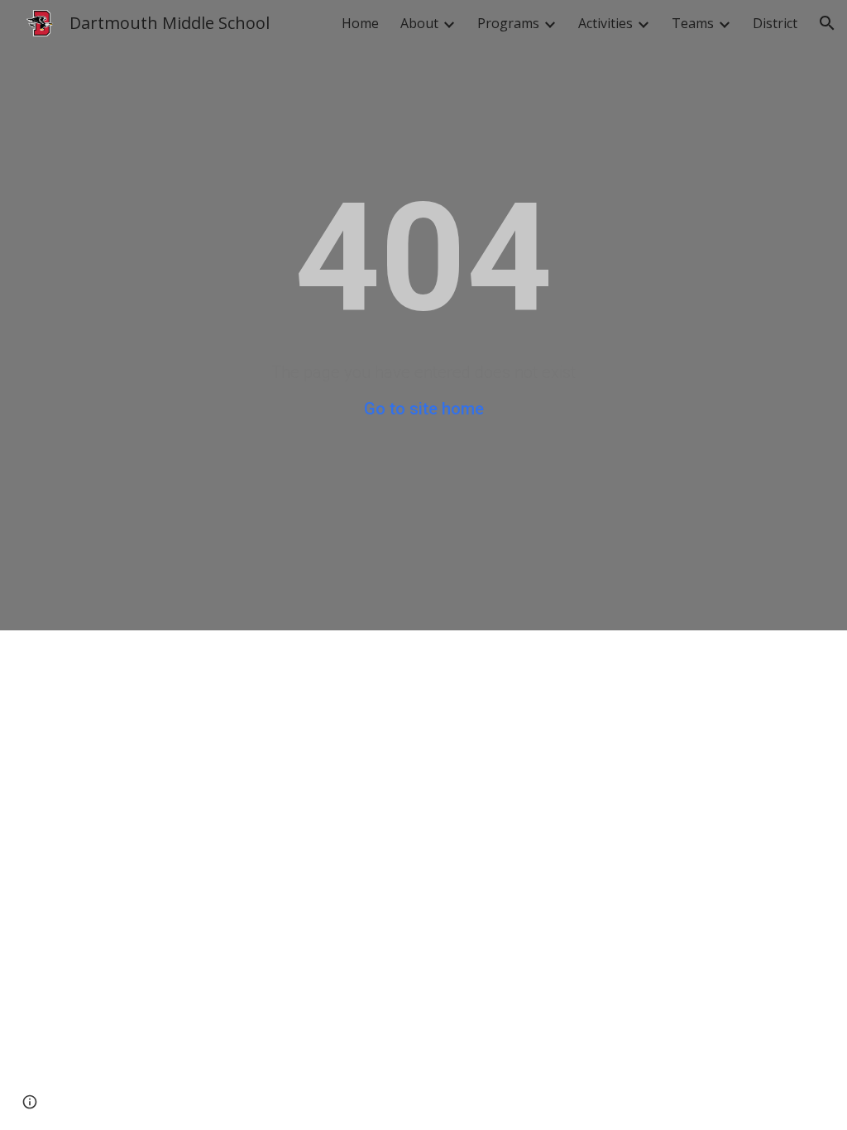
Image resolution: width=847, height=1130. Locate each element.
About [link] (419, 23)
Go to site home (424, 409)
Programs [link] (508, 23)
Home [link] (360, 23)
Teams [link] (693, 23)
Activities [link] (605, 23)
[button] (827, 23)
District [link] (775, 23)
